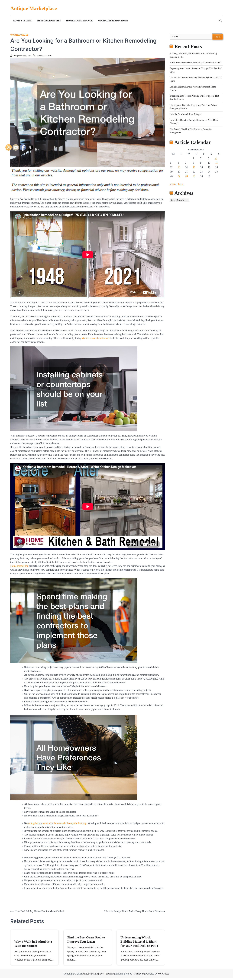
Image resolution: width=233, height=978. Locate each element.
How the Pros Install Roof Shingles (185, 114)
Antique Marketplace (33, 8)
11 (216, 162)
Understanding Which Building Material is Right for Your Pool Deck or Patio (139, 941)
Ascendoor (138, 973)
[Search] (220, 20)
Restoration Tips (49, 20)
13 (179, 167)
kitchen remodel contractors (95, 338)
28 (186, 176)
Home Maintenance (79, 20)
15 (194, 167)
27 (179, 176)
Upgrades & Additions (113, 20)
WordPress (163, 973)
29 (194, 176)
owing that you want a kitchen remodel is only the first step (56, 823)
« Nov (173, 184)
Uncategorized (19, 35)
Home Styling (22, 20)
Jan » (180, 184)
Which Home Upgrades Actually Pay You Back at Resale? (195, 62)
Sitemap (110, 973)
